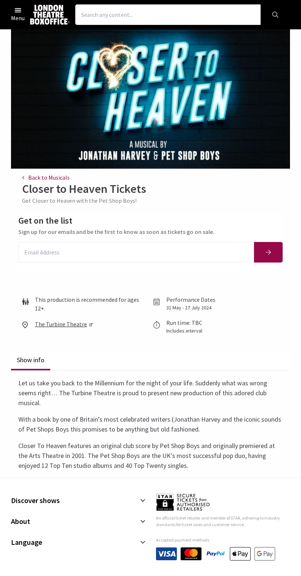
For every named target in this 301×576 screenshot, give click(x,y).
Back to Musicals (49, 177)
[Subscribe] (268, 252)
